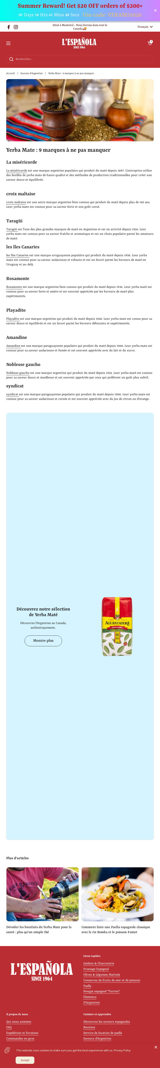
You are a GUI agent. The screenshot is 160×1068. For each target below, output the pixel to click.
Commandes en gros (20, 1039)
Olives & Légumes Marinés (101, 975)
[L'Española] (79, 43)
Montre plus (43, 641)
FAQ (9, 1027)
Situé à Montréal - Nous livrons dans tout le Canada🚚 (80, 27)
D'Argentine (91, 1003)
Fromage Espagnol (96, 969)
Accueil (10, 73)
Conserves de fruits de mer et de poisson (111, 980)
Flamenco (89, 997)
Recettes (89, 1027)
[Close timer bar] (155, 10)
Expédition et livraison (22, 1033)
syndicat (12, 394)
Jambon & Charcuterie (98, 963)
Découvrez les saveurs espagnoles (106, 1022)
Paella (87, 986)
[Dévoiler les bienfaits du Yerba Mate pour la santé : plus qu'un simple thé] (42, 894)
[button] (149, 43)
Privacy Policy (122, 1050)
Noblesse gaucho (17, 373)
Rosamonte (14, 287)
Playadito (13, 319)
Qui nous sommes (18, 1022)
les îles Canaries (17, 255)
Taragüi (12, 229)
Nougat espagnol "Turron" (101, 991)
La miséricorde (16, 171)
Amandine (13, 346)
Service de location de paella (102, 1033)
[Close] (156, 1047)
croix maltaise (16, 202)
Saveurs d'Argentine (31, 73)
